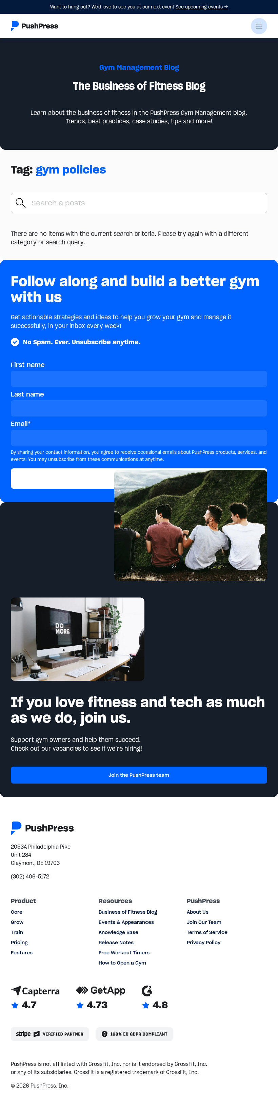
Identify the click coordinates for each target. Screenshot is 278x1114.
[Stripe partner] (50, 1034)
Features (22, 953)
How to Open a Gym (122, 963)
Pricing (19, 942)
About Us (198, 912)
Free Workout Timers (124, 953)
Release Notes (116, 942)
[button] (259, 26)
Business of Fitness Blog (128, 912)
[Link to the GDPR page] (134, 1034)
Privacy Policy (203, 942)
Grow (17, 922)
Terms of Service (207, 932)
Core (16, 912)
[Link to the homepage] (34, 26)
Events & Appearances (126, 922)
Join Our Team (204, 922)
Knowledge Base (118, 932)
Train (17, 932)
